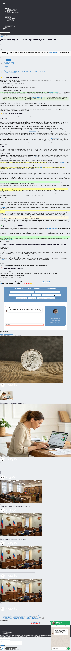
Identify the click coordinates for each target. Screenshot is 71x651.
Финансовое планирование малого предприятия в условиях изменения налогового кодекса (21, 615)
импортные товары (63, 189)
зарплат (64, 107)
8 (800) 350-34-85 (53, 52)
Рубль (3, 29)
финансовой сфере (53, 92)
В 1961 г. (6, 67)
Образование (7, 15)
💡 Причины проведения (8, 62)
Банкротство (7, 11)
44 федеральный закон (11, 10)
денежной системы (5, 259)
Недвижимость (8, 17)
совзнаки (61, 124)
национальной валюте (22, 85)
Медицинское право (9, 25)
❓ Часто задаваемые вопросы (9, 72)
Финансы (19, 335)
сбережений (39, 167)
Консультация (5, 633)
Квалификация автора (10, 332)
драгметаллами (55, 138)
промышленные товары (17, 151)
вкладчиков (10, 179)
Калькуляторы (5, 27)
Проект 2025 (5, 28)
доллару (39, 103)
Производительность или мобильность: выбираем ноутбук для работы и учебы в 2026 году (21, 617)
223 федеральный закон (12, 9)
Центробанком (51, 261)
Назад (1, 36)
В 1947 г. (6, 66)
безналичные (9, 239)
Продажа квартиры (11, 20)
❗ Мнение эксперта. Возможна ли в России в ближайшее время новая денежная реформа (23, 71)
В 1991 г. (6, 68)
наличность (34, 156)
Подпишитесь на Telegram (11, 648)
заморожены (5, 218)
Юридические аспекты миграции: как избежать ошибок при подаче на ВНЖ (18, 613)
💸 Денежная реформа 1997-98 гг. (10, 70)
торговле (62, 162)
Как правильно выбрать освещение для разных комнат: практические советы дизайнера (20, 618)
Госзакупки (7, 8)
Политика (4, 631)
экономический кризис (52, 228)
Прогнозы (13, 335)
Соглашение (5, 630)
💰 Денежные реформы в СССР (9, 63)
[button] (35, 271)
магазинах (28, 182)
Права (3, 3)
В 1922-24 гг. (7, 64)
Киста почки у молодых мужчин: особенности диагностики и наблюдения (17, 616)
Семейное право (8, 22)
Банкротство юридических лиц (13, 13)
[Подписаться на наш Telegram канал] (2, 648)
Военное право (8, 16)
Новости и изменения (9, 5)
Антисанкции (5, 30)
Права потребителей (9, 24)
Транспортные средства (10, 26)
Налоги (6, 7)
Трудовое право (8, 21)
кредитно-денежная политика (38, 97)
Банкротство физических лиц (13, 12)
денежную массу (32, 131)
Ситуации (7, 4)
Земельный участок (11, 18)
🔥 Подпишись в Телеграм (6, 334)
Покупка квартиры (10, 19)
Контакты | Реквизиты (7, 632)
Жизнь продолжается (5, 335)
